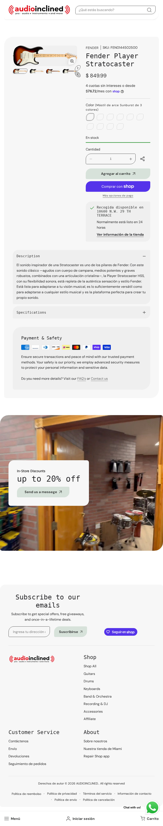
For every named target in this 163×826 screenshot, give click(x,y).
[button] (149, 818)
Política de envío (66, 800)
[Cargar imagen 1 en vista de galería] (20, 71)
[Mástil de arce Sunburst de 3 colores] (90, 117)
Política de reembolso (26, 794)
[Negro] (110, 126)
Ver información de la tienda (120, 234)
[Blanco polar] (120, 126)
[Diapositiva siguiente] (77, 68)
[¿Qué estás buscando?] (149, 10)
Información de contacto (134, 793)
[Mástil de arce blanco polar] (120, 117)
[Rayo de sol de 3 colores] (100, 126)
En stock (92, 137)
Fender (92, 48)
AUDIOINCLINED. (87, 783)
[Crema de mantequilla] (130, 117)
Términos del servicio (97, 793)
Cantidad (93, 149)
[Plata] (90, 126)
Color (114, 107)
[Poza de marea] (110, 117)
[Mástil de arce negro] (100, 117)
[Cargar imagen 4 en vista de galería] (69, 71)
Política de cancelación (99, 800)
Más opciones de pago (118, 195)
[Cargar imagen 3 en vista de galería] (53, 71)
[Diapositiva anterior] (77, 74)
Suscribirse (68, 632)
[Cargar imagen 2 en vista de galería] (37, 71)
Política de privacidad (62, 793)
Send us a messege (41, 492)
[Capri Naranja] (140, 117)
